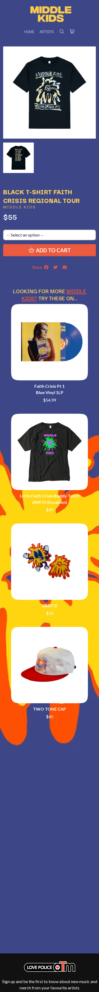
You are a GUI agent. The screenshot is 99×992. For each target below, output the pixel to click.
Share (38, 267)
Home (29, 31)
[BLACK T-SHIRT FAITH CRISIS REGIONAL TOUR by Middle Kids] (18, 157)
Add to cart (53, 250)
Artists (47, 31)
